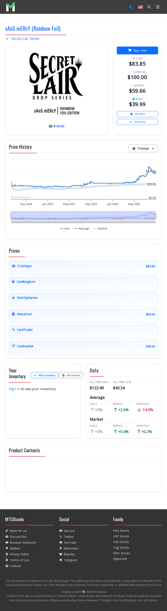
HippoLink (120, 559)
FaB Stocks (121, 542)
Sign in (14, 388)
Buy (140, 50)
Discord (69, 531)
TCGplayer (143, 148)
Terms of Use (19, 560)
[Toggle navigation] (158, 7)
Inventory (140, 122)
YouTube (70, 542)
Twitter (69, 537)
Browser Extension (23, 542)
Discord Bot (18, 537)
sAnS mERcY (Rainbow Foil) (32, 28)
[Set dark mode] (131, 7)
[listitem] (10, 7)
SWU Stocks (121, 553)
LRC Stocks (121, 536)
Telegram (70, 560)
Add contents (73, 375)
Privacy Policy (19, 554)
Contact (15, 566)
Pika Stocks (121, 531)
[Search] (149, 7)
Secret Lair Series (25, 38)
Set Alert (140, 114)
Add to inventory (46, 375)
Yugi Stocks (121, 547)
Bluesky (69, 554)
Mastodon (71, 548)
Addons (15, 548)
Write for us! (18, 531)
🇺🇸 (140, 7)
